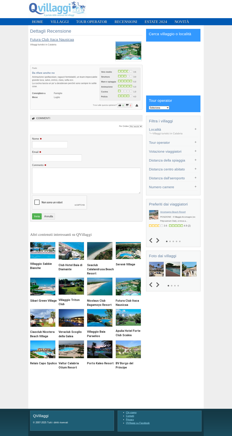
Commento (38, 165)
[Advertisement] (173, 68)
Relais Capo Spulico (43, 363)
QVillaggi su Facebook (138, 423)
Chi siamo (131, 412)
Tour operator (91, 22)
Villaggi (60, 22)
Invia (37, 216)
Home (37, 22)
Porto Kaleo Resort (100, 363)
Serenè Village (125, 264)
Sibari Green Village (43, 300)
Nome (35, 138)
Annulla (48, 216)
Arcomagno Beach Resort (173, 212)
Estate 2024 (156, 22)
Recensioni (126, 22)
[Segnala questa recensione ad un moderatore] (137, 105)
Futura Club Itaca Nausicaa (52, 40)
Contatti (130, 416)
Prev (151, 240)
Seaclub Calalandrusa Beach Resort (100, 269)
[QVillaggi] (57, 17)
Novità (182, 22)
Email (35, 151)
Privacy (130, 419)
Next (156, 240)
